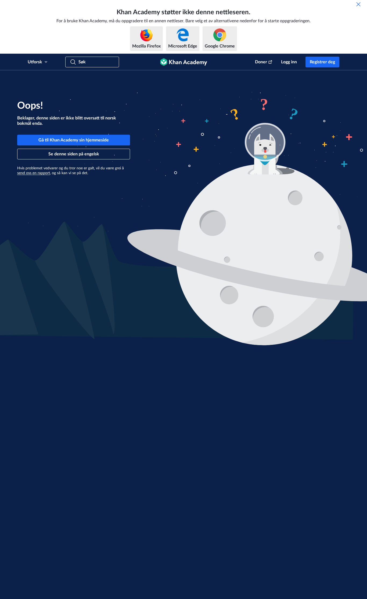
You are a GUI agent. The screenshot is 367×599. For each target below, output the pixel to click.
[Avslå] (358, 4)
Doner (261, 62)
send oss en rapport (33, 173)
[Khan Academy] (183, 62)
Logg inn (289, 62)
